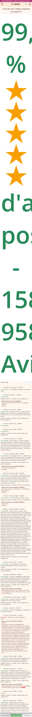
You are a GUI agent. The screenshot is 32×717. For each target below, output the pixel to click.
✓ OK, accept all (16, 715)
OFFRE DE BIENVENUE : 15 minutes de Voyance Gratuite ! (16, 1)
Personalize (27, 715)
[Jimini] (15, 5)
